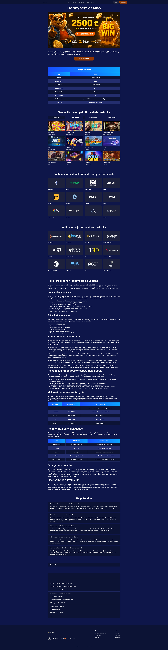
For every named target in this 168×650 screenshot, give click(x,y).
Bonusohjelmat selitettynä (56, 596)
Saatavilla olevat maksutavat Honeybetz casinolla (63, 586)
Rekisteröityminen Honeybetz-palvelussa (60, 593)
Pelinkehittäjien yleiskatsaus (57, 606)
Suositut (55, 117)
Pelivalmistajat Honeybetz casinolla (59, 589)
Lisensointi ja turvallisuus (56, 612)
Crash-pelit (92, 117)
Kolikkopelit (111, 117)
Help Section (53, 616)
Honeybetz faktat (54, 580)
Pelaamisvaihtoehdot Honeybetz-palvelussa (61, 599)
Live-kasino (74, 117)
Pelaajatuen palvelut (55, 609)
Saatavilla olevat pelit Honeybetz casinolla (61, 583)
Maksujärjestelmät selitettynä (57, 603)
